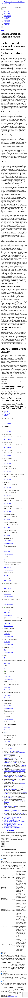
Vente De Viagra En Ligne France (12, 820)
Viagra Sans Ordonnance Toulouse (12, 817)
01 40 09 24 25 (7, 623)
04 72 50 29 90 (7, 503)
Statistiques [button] (3, 971)
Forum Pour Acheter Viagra (10, 826)
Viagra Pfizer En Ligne (9, 819)
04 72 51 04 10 (7, 527)
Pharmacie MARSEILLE (10, 797)
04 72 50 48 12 (7, 519)
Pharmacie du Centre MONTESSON (13, 810)
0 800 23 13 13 (7, 594)
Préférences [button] (3, 952)
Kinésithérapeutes (8, 413)
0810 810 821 (7, 575)
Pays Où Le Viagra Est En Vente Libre (13, 827)
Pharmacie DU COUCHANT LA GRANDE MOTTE (15, 770)
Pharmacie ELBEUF (9, 780)
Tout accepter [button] (14, 839)
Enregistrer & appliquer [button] (6, 995)
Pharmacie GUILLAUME (10, 758)
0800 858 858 (7, 580)
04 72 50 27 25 (7, 471)
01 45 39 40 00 (7, 705)
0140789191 (7, 727)
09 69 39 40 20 (7, 551)
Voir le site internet (8, 543)
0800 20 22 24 (7, 588)
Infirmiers (6, 411)
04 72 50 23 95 (7, 463)
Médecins (6, 414)
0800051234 (7, 612)
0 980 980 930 (7, 540)
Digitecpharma (10, 830)
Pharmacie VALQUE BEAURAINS (13, 776)
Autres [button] (2, 980)
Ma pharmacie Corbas (13, 751)
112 (5, 559)
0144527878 (7, 687)
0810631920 (7, 642)
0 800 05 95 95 (7, 695)
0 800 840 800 (7, 676)
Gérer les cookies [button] (5, 839)
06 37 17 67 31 (7, 439)
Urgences (6, 415)
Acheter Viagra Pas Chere (10, 823)
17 (4, 658)
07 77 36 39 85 (7, 431)
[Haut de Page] (2, 27)
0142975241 (7, 634)
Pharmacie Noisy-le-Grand (10, 762)
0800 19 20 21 (7, 567)
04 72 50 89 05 (7, 423)
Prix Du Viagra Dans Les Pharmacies (13, 824)
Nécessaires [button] (3, 858)
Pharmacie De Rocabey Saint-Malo (15, 788)
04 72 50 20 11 (7, 741)
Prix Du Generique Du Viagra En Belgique (14, 821)
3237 (5, 650)
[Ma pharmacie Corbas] (2, 9)
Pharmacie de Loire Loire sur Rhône (14, 753)
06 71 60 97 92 (7, 447)
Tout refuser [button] (20, 839)
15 (4, 668)
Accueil (2, 30)
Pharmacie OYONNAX (10, 806)
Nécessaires (5, 859)
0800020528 (7, 663)
